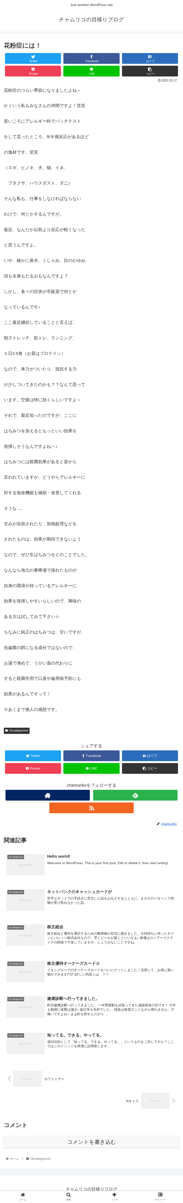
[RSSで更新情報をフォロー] (91, 807)
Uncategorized (18, 730)
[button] (169, 703)
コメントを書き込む (91, 1142)
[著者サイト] (47, 795)
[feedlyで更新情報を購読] (135, 795)
